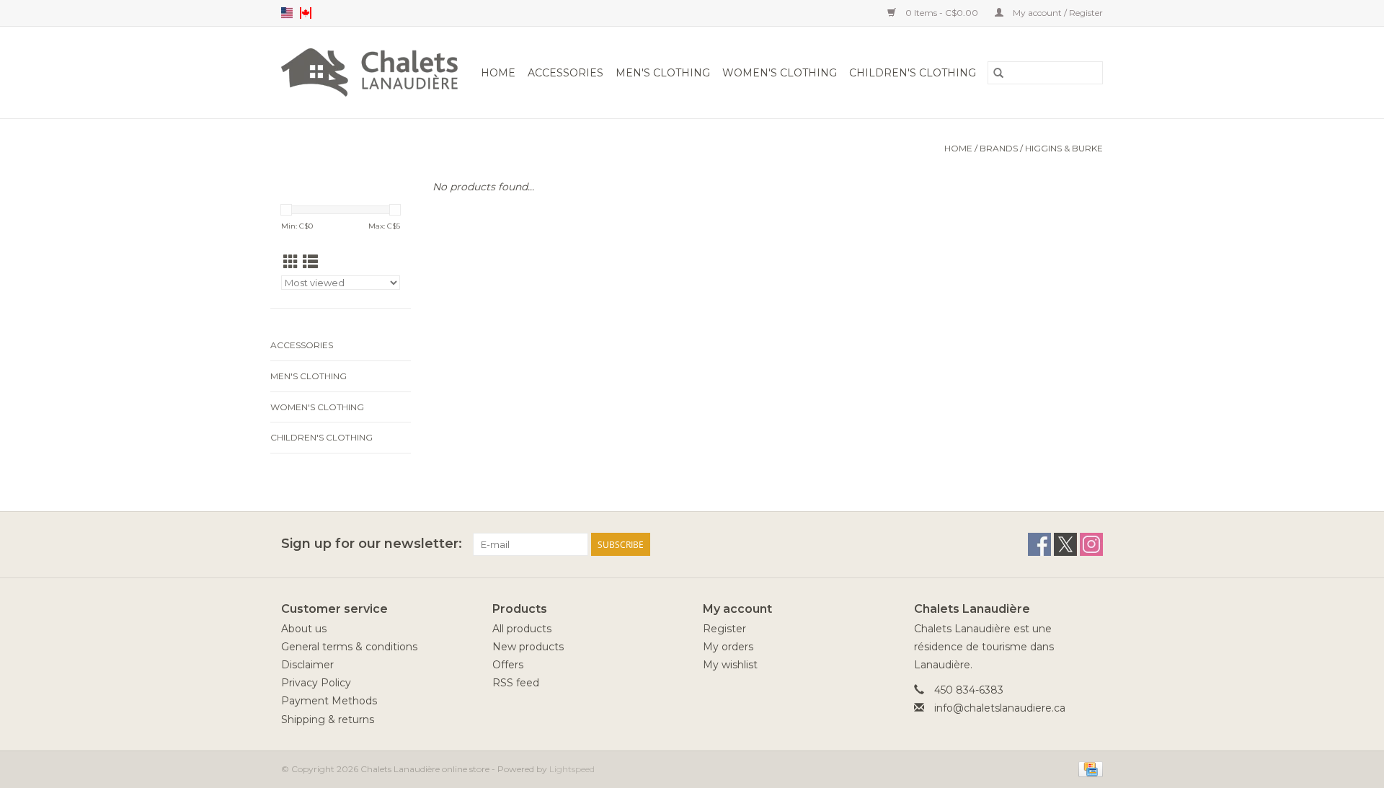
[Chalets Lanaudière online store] (371, 72)
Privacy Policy (316, 682)
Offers (507, 664)
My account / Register (1057, 12)
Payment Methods (329, 700)
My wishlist (730, 664)
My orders (728, 646)
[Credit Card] (1088, 768)
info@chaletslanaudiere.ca (999, 707)
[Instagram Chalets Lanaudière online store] (1091, 544)
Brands (999, 148)
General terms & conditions (349, 646)
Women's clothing (779, 72)
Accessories (565, 72)
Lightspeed (572, 768)
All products (521, 628)
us (287, 13)
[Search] (998, 72)
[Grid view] (290, 262)
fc (305, 13)
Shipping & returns (327, 719)
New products (528, 646)
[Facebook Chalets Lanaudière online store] (1039, 544)
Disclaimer (307, 664)
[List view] (310, 262)
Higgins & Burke (1064, 148)
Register (724, 628)
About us (304, 628)
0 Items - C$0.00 (941, 12)
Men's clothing (663, 72)
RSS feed (515, 682)
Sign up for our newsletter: (371, 544)
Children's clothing (912, 72)
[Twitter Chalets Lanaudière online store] (1065, 544)
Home (498, 72)
